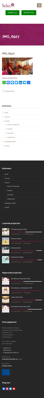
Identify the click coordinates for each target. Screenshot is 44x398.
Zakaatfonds (11, 137)
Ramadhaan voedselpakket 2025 (21, 288)
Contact (7, 146)
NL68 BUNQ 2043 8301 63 (9, 359)
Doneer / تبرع (13, 12)
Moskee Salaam (16, 238)
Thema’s (7, 121)
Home (6, 112)
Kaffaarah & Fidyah (17, 257)
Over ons (7, 117)
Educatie (9, 129)
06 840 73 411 (7, 348)
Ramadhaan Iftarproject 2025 (20, 306)
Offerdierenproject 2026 (19, 229)
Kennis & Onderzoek (13, 124)
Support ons (29, 12)
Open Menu (39, 5)
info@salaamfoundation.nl (11, 352)
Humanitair (10, 133)
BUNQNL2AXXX (7, 366)
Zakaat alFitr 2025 (17, 297)
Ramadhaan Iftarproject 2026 (20, 278)
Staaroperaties (16, 248)
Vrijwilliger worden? (10, 141)
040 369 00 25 (7, 350)
